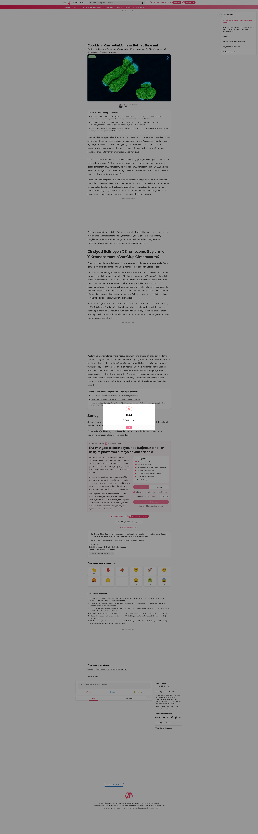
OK (129, 427)
